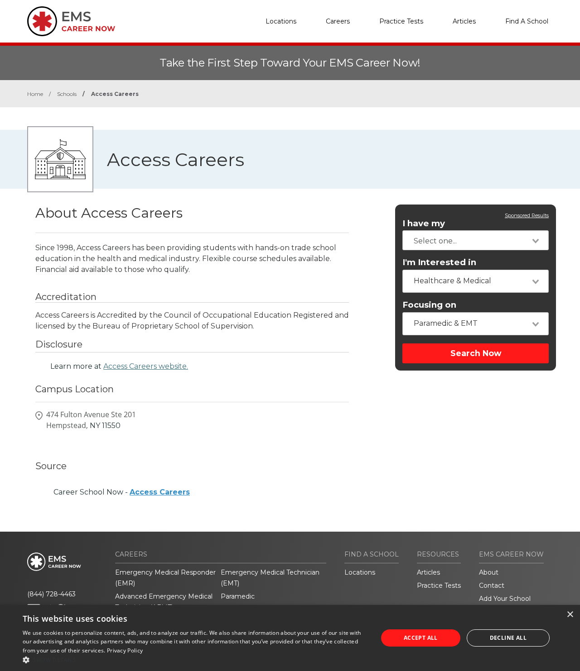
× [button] (569, 614)
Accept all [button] (421, 638)
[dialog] (290, 638)
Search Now (475, 353)
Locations (281, 21)
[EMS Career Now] (72, 21)
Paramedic (238, 596)
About (488, 572)
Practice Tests (401, 21)
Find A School (526, 21)
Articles (464, 21)
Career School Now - (121, 492)
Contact (491, 585)
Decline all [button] (508, 638)
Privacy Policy (125, 650)
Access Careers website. (145, 366)
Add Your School (505, 599)
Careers (338, 21)
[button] (195, 659)
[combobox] (475, 240)
